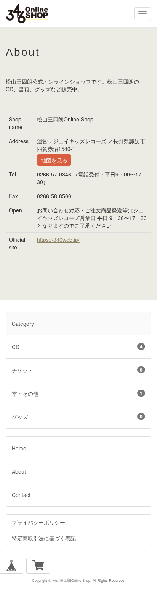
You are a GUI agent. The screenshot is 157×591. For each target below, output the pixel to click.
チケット (77, 370)
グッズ (77, 417)
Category (23, 323)
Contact (21, 495)
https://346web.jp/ (58, 239)
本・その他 (77, 393)
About (19, 471)
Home (19, 448)
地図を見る (54, 160)
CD (77, 347)
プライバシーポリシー (38, 522)
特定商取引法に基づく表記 (44, 538)
